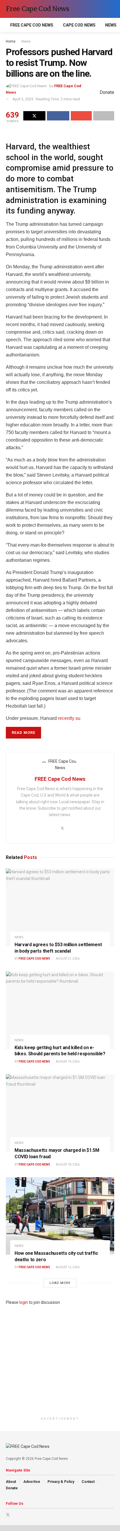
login (23, 1302)
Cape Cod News (79, 25)
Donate (12, 1488)
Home (10, 41)
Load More (60, 1283)
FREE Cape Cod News (31, 25)
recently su (69, 718)
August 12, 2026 (67, 1267)
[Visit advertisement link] (60, 1360)
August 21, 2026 (67, 958)
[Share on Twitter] (34, 115)
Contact (88, 1482)
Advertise (31, 1482)
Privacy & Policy (60, 1482)
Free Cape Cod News (37, 9)
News (111, 25)
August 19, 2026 (67, 1061)
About (11, 1482)
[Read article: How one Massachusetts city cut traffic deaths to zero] (60, 1216)
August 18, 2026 (67, 1164)
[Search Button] (111, 9)
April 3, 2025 (23, 99)
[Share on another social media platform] (103, 115)
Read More (23, 732)
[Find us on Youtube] (15, 1514)
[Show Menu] (100, 9)
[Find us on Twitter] (8, 1514)
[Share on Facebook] (58, 115)
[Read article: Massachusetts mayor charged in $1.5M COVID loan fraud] (60, 1113)
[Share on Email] (81, 115)
